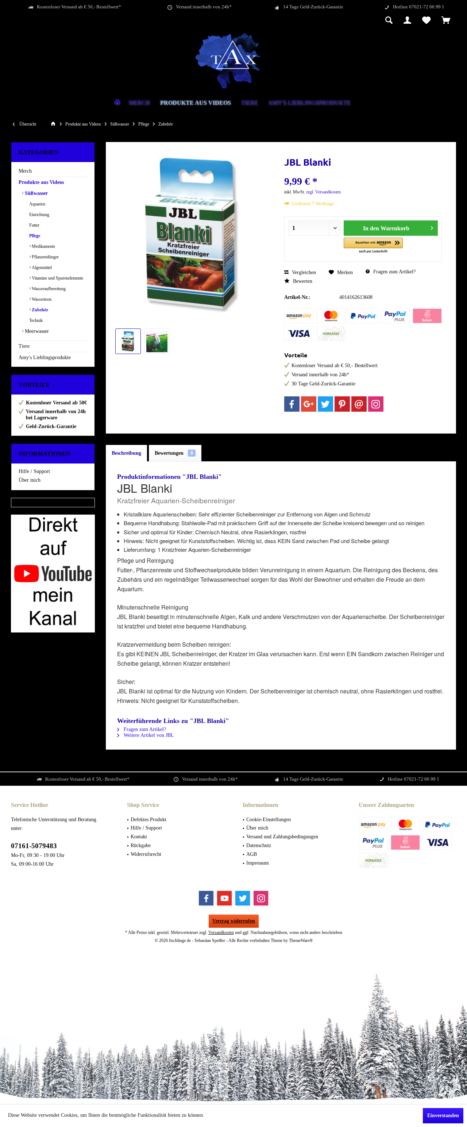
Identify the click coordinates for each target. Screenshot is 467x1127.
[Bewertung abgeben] (362, 171)
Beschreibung (126, 453)
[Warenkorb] (446, 21)
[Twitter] (325, 404)
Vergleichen (303, 272)
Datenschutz (258, 845)
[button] (373, 246)
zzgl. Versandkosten (323, 192)
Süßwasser (35, 193)
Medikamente (43, 246)
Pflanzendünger (45, 256)
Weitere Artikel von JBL (148, 735)
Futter (33, 225)
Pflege (34, 235)
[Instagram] (375, 404)
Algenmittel (41, 267)
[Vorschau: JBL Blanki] (128, 341)
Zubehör (39, 309)
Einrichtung (38, 214)
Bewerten (302, 281)
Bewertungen (174, 453)
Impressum (257, 863)
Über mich (29, 480)
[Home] (117, 103)
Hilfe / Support (34, 471)
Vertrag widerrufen (233, 921)
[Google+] (308, 404)
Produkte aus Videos (41, 182)
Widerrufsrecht (146, 854)
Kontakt (139, 836)
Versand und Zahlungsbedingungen (282, 836)
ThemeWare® (301, 940)
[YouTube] (224, 898)
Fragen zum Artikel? (394, 271)
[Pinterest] (342, 404)
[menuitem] (446, 21)
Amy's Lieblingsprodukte (45, 357)
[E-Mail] (359, 404)
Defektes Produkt (148, 819)
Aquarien (36, 204)
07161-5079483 (34, 846)
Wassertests (41, 299)
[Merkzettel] (426, 21)
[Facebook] (292, 404)
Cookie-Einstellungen (268, 819)
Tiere (24, 346)
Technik (35, 320)
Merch (25, 171)
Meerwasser (36, 331)
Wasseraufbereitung (48, 288)
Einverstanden (443, 1115)
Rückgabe (141, 845)
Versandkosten (221, 932)
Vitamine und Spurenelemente (57, 278)
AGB (251, 854)
